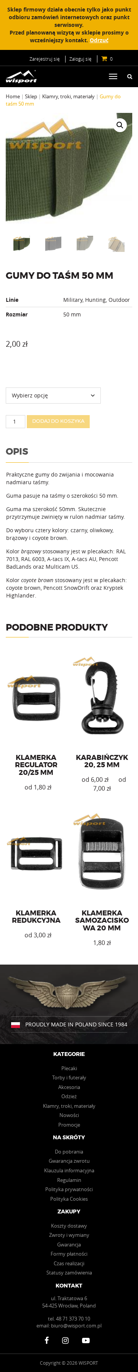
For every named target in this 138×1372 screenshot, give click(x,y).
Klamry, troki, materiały (68, 96)
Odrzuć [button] (99, 40)
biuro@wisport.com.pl (76, 1325)
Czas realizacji (69, 1263)
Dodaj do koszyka (58, 421)
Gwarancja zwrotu (69, 1160)
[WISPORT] (24, 76)
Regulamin (69, 1180)
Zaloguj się (80, 59)
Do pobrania (69, 1151)
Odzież (69, 1096)
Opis (17, 452)
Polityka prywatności (69, 1189)
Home (13, 96)
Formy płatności (69, 1253)
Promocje (69, 1124)
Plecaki (69, 1068)
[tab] (17, 454)
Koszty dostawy (69, 1225)
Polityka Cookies (69, 1198)
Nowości (69, 1115)
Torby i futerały (69, 1077)
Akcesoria (69, 1087)
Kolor (12, 373)
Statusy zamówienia (69, 1272)
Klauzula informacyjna (69, 1170)
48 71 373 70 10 (73, 1318)
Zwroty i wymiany (69, 1234)
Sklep (31, 96)
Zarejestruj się (45, 59)
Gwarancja (69, 1244)
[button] (120, 125)
